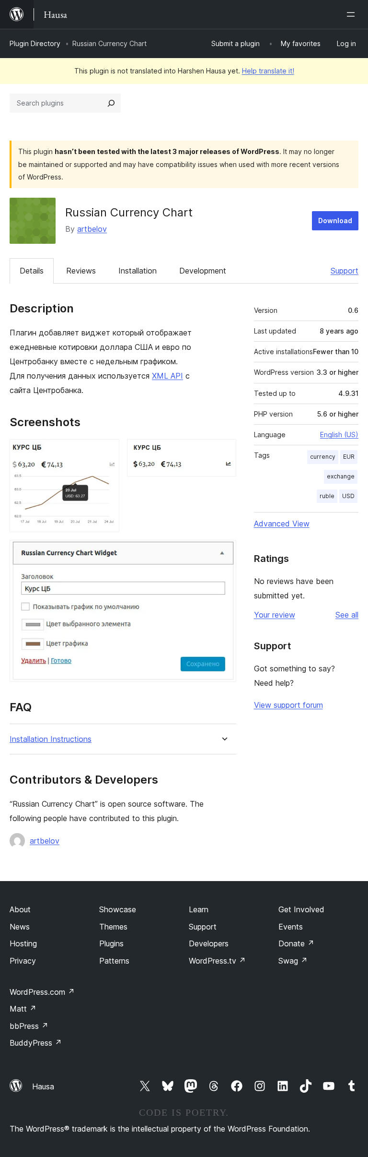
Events (290, 926)
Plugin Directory (35, 43)
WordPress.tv (217, 961)
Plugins (111, 943)
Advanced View (282, 523)
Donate (296, 943)
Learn (198, 909)
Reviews (81, 270)
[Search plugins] (111, 103)
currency (322, 456)
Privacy (23, 961)
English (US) (339, 434)
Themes (113, 926)
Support (344, 270)
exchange (341, 476)
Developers (209, 943)
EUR (349, 456)
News (20, 926)
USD (348, 496)
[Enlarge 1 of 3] (106, 452)
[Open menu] (352, 14)
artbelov (92, 229)
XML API (167, 376)
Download (335, 220)
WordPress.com (42, 992)
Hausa (43, 1086)
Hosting (23, 943)
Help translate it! (268, 71)
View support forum (288, 705)
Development (202, 270)
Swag (293, 961)
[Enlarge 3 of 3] (223, 553)
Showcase (117, 909)
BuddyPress (36, 1043)
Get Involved (301, 909)
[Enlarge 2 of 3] (223, 452)
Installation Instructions (51, 739)
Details (32, 270)
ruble (327, 496)
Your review (274, 615)
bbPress (29, 1026)
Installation (137, 270)
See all (346, 615)
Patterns (114, 961)
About (20, 909)
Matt (23, 1009)
